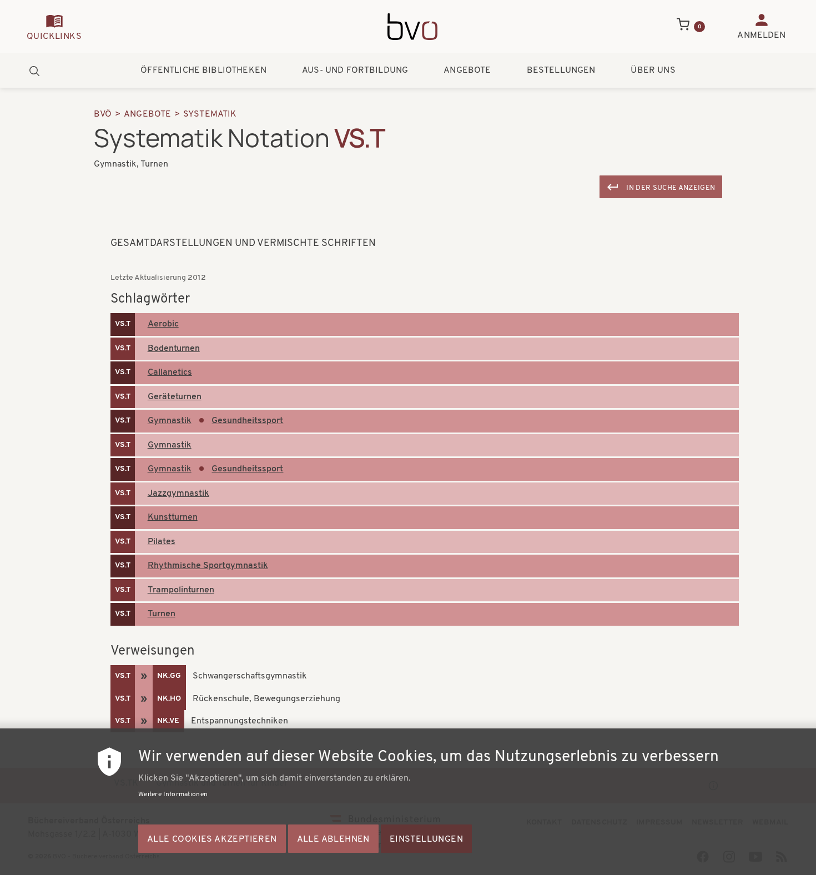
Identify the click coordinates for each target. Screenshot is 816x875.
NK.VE (168, 721)
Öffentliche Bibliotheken (203, 70)
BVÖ (103, 114)
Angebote (467, 70)
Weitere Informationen (173, 794)
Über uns (653, 70)
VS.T (122, 324)
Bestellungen (561, 70)
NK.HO (169, 698)
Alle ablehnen (333, 839)
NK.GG (169, 676)
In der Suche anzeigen (670, 188)
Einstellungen (426, 839)
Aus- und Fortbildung (355, 70)
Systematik (210, 114)
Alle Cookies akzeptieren (212, 839)
